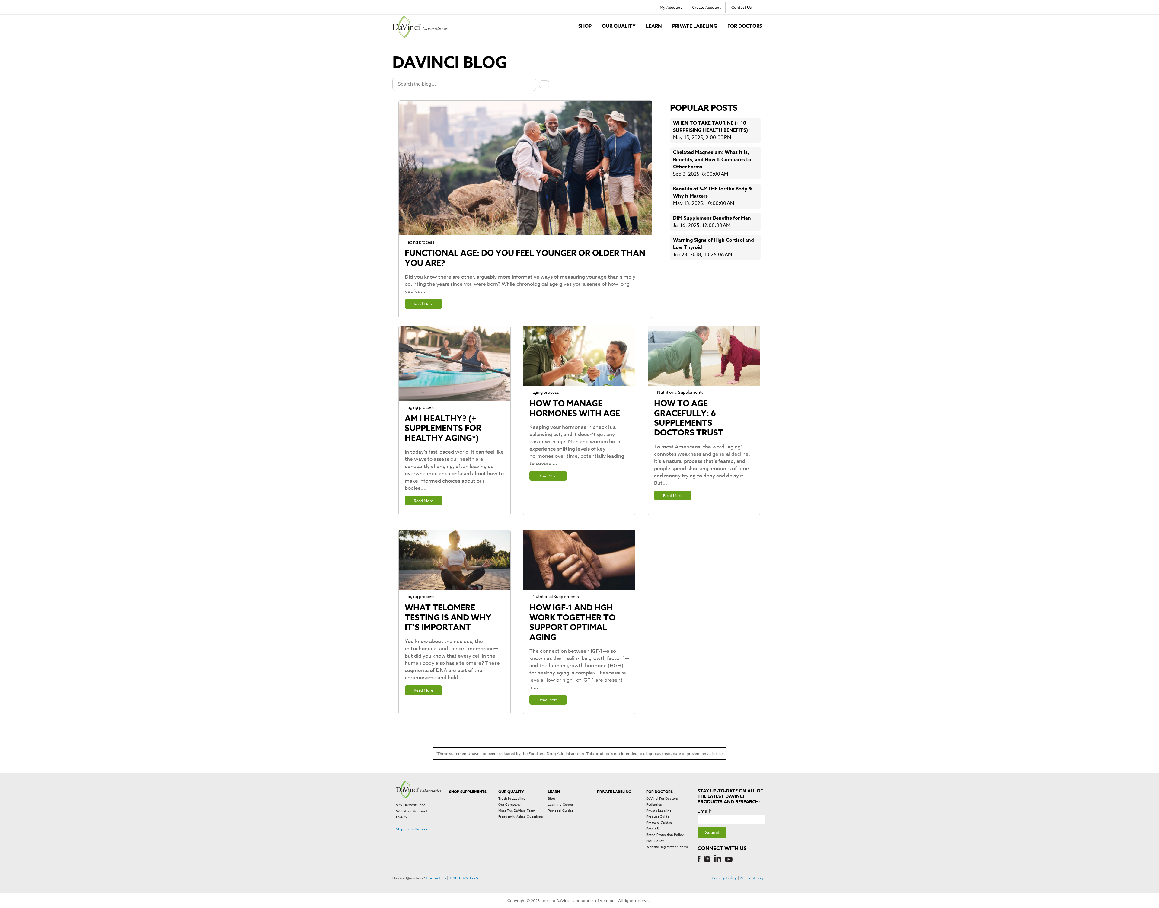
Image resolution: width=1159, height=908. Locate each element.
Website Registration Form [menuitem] (667, 846)
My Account (671, 7)
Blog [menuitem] (551, 798)
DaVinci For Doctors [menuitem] (662, 798)
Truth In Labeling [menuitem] (511, 798)
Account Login (753, 878)
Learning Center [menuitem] (560, 804)
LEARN (654, 26)
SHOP (585, 26)
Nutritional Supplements (680, 392)
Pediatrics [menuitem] (654, 804)
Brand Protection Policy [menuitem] (665, 834)
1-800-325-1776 (463, 878)
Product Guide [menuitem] (657, 816)
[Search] (544, 84)
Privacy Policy (724, 878)
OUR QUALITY (619, 26)
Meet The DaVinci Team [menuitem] (516, 810)
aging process (421, 242)
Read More (423, 304)
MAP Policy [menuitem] (655, 840)
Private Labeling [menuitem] (659, 810)
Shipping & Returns (412, 829)
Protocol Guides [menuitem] (560, 810)
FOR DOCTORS (744, 26)
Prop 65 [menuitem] (652, 828)
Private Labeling (694, 26)
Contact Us (741, 7)
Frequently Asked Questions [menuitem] (520, 816)
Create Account (706, 7)
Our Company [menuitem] (509, 804)
